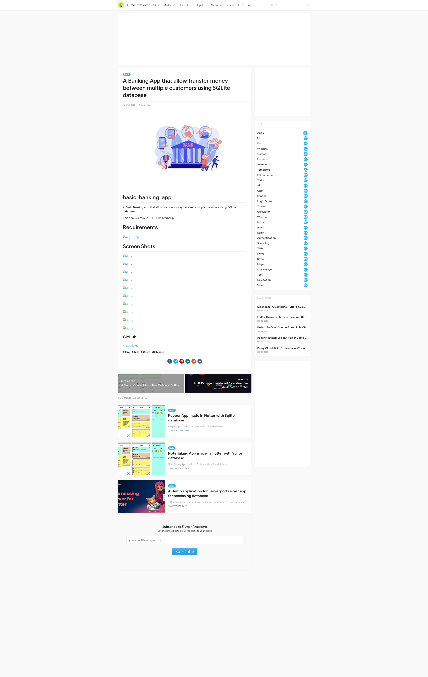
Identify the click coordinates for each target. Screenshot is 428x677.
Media (167, 5)
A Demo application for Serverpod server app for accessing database (207, 493)
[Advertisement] (214, 38)
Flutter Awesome (138, 5)
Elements (184, 5)
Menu (214, 5)
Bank (126, 74)
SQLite (146, 352)
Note (171, 448)
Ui (154, 5)
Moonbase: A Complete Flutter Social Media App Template (293, 307)
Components (233, 5)
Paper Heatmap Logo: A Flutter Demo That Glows (288, 338)
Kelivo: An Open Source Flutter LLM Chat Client (286, 327)
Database (158, 352)
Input (200, 5)
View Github (130, 345)
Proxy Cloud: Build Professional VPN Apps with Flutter (290, 348)
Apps (251, 5)
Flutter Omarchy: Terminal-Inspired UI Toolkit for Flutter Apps (295, 317)
